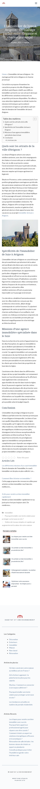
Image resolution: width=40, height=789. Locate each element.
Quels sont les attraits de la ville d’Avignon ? (16, 123)
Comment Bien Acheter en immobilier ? (16, 478)
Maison (12, 648)
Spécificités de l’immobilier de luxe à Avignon (17, 128)
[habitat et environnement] (4, 3)
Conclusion (9, 138)
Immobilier (9, 513)
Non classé (13, 650)
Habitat (26, 42)
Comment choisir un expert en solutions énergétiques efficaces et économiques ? (21, 736)
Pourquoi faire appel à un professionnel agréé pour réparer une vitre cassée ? (19, 728)
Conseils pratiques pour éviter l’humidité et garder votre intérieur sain (20, 752)
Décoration (13, 639)
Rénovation (13, 653)
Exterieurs (13, 642)
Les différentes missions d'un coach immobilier (19, 466)
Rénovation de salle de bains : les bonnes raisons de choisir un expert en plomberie (21, 744)
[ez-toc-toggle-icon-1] (34, 119)
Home (4, 74)
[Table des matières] (35, 118)
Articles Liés (12, 140)
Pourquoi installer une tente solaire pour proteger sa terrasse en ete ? (21, 695)
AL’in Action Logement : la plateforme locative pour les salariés (19, 678)
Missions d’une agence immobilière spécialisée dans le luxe (17, 133)
